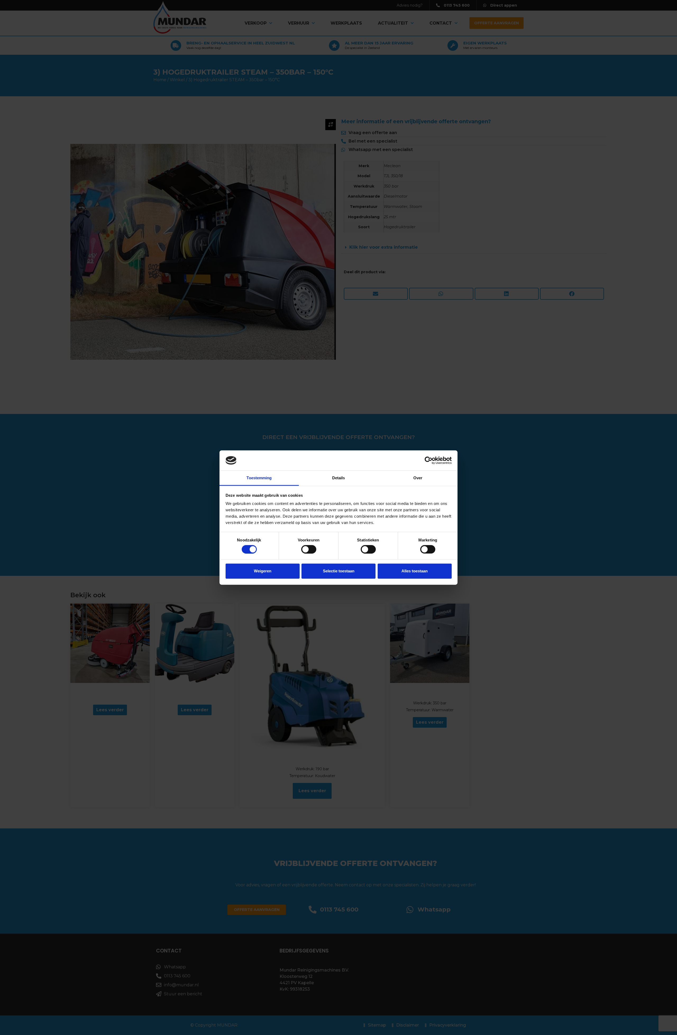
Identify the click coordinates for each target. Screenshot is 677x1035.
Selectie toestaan (338, 571)
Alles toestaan (414, 571)
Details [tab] (338, 478)
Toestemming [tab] (259, 478)
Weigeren (262, 571)
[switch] (308, 549)
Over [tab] (417, 478)
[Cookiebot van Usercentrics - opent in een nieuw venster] (428, 460)
